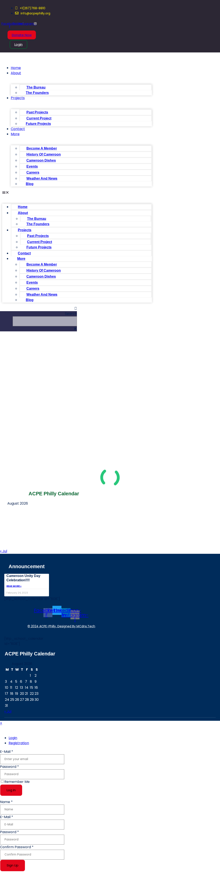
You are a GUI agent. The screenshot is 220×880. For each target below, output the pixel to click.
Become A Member (41, 148)
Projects (18, 97)
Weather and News (41, 178)
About (16, 72)
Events (32, 166)
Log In (11, 790)
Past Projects (37, 112)
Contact (18, 128)
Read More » (13, 586)
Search (71, 313)
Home (16, 67)
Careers (32, 172)
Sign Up (12, 865)
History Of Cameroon (43, 154)
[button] (77, 192)
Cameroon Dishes (41, 160)
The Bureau (36, 87)
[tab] (13, 737)
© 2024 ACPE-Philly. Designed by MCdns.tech (61, 626)
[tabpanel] (110, 772)
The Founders (37, 93)
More (15, 134)
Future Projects (38, 123)
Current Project (38, 118)
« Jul (3, 551)
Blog (30, 184)
